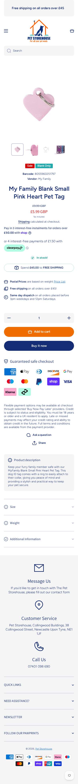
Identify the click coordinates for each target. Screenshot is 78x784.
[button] (39, 443)
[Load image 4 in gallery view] (60, 149)
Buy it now (39, 346)
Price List (59, 281)
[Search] (7, 51)
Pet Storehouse (43, 748)
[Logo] (39, 31)
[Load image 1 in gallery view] (17, 149)
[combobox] (39, 51)
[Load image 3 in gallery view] (46, 149)
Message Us (39, 581)
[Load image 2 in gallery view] (32, 149)
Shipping (24, 221)
